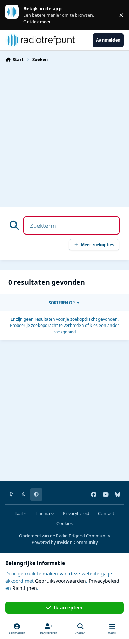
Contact (106, 513)
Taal (19, 513)
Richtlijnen (24, 588)
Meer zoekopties (97, 244)
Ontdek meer (15, 15)
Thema (43, 513)
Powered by (65, 542)
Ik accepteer (68, 607)
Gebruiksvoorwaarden (60, 581)
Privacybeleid (76, 513)
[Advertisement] (64, 132)
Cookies (64, 523)
